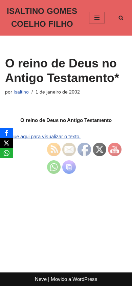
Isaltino (21, 92)
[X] (6, 143)
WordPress (84, 279)
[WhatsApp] (6, 153)
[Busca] (121, 17)
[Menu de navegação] (97, 17)
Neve (41, 279)
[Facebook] (6, 133)
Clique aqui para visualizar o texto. (43, 136)
